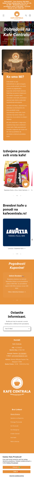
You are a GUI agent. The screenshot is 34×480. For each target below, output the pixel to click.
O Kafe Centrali (15, 433)
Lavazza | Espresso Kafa (16, 248)
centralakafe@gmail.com (19, 356)
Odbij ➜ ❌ (16, 471)
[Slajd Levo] (13, 196)
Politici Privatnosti (12, 463)
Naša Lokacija (15, 441)
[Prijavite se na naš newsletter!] (29, 329)
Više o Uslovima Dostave (16, 292)
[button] (3, 15)
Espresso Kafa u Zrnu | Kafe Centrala (15, 190)
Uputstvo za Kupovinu (17, 418)
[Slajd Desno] (21, 196)
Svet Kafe (13, 437)
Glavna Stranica (15, 414)
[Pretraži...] (26, 15)
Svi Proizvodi (14, 426)
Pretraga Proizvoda (16, 422)
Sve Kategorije (15, 430)
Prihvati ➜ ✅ (17, 467)
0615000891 (22, 353)
